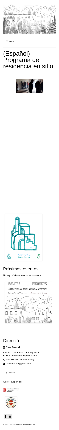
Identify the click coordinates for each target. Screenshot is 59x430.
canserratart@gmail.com (18, 363)
